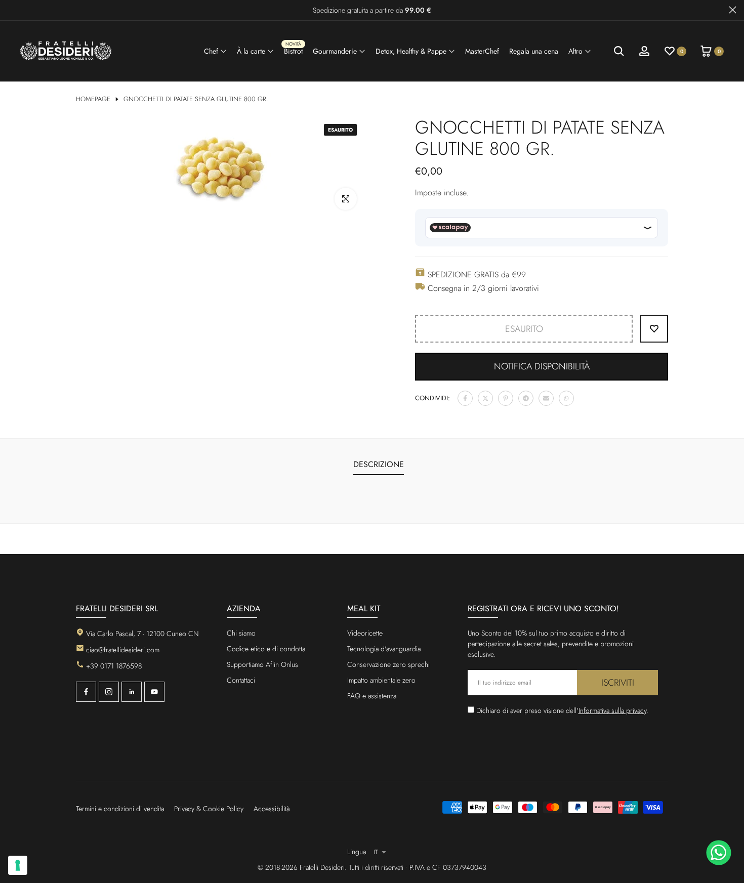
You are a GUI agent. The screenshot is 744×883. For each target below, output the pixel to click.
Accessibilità (272, 809)
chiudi (11, 10)
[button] (541, 367)
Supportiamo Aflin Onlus (262, 664)
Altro (575, 51)
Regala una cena (533, 51)
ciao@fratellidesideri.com (122, 650)
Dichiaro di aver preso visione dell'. (562, 710)
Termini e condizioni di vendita (120, 809)
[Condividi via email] (546, 398)
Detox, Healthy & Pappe (411, 51)
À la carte (251, 51)
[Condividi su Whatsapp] (566, 398)
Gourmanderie (335, 51)
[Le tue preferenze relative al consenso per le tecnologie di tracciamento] (17, 865)
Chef (211, 51)
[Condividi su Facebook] (465, 398)
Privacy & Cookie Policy (208, 809)
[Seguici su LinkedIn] (131, 692)
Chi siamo (241, 633)
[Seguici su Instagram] (109, 692)
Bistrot (293, 50)
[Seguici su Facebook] (86, 692)
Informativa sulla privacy (612, 710)
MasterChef (482, 51)
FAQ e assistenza (371, 696)
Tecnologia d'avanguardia (384, 649)
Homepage (93, 99)
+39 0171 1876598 (114, 666)
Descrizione (378, 464)
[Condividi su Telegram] (525, 398)
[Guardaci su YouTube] (154, 692)
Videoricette (365, 633)
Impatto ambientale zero (381, 680)
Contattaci (241, 680)
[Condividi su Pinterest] (505, 398)
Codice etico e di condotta (266, 649)
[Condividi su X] (485, 398)
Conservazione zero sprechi (388, 664)
